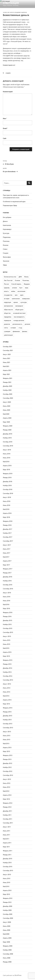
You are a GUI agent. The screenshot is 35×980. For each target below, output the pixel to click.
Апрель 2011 (7, 843)
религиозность (17, 324)
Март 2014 (6, 704)
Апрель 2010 (7, 890)
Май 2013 (6, 743)
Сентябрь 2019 (8, 446)
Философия (7, 257)
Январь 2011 (7, 855)
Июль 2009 (6, 926)
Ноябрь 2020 (7, 390)
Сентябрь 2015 (8, 632)
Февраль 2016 (7, 612)
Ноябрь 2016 (7, 581)
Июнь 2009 (6, 930)
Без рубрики (7, 217)
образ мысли (8, 309)
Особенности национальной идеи (14, 201)
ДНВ (20, 277)
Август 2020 (7, 402)
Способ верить (16, 284)
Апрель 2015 (7, 652)
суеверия (7, 331)
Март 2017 (6, 565)
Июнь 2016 (6, 601)
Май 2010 (6, 886)
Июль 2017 (6, 549)
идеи (21, 295)
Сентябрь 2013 (8, 728)
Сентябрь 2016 (8, 589)
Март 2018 (6, 517)
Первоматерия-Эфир (10, 205)
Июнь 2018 (6, 505)
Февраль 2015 (7, 660)
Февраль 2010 (7, 898)
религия (27, 324)
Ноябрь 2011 (7, 815)
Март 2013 (6, 751)
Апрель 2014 (7, 700)
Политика (6, 241)
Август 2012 (7, 779)
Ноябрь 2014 (7, 672)
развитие (7, 324)
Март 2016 (6, 608)
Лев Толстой (8, 280)
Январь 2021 (7, 382)
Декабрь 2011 (7, 811)
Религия (5, 245)
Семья (5, 249)
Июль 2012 (6, 783)
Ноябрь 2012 (7, 767)
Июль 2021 (6, 358)
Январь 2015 (7, 664)
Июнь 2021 (6, 362)
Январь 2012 (7, 807)
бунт (20, 288)
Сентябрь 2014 (8, 680)
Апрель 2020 (7, 418)
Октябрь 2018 (7, 489)
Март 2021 (6, 374)
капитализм (16, 298)
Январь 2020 (7, 430)
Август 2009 (7, 922)
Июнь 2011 (6, 835)
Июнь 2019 (6, 458)
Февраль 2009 (7, 946)
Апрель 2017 (7, 561)
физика (24, 331)
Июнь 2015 (6, 644)
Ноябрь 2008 (7, 950)
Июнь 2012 (6, 787)
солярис (13, 328)
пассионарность (19, 317)
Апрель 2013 (7, 747)
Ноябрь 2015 (7, 624)
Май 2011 (6, 839)
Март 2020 (6, 422)
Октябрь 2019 (7, 442)
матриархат (19, 306)
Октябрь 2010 (7, 866)
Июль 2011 (6, 831)
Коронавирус (7, 229)
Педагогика (6, 237)
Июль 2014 (6, 688)
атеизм (14, 288)
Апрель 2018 (7, 513)
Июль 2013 (6, 735)
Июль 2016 (6, 597)
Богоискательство (10, 277)
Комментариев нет (9, 65)
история (6, 298)
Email (5, 128)
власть (6, 291)
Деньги (5, 221)
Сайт (4, 138)
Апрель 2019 (7, 465)
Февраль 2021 (7, 378)
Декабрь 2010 (7, 858)
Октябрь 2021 (7, 346)
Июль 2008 (6, 958)
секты (6, 328)
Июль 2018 (6, 501)
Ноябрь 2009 (7, 910)
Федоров (27, 284)
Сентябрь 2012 (8, 775)
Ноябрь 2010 (7, 862)
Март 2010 (6, 894)
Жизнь (26, 277)
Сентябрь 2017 (8, 541)
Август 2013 (7, 731)
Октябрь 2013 (7, 724)
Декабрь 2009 (7, 906)
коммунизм (26, 298)
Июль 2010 (6, 878)
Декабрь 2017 (7, 529)
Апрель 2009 (7, 938)
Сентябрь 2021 (8, 350)
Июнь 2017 (6, 553)
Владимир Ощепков (20, 12)
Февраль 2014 (7, 708)
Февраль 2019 (7, 473)
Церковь (7, 288)
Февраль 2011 (7, 851)
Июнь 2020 (6, 410)
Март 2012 (6, 799)
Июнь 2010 (6, 882)
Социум (8, 73)
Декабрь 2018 (7, 481)
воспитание (21, 291)
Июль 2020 (6, 406)
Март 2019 (6, 469)
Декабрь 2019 (7, 434)
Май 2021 (6, 366)
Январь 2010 (7, 902)
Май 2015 (6, 648)
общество (7, 313)
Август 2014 (7, 684)
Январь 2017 (7, 573)
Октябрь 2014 (7, 676)
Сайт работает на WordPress (12, 975)
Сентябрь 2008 (8, 954)
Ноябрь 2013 (7, 720)
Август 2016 (7, 593)
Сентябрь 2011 (8, 823)
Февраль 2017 (7, 569)
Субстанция (11, 3)
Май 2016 (6, 604)
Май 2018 (6, 509)
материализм (8, 306)
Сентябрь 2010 (8, 870)
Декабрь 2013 (7, 716)
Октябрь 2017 (7, 537)
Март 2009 (6, 942)
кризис (16, 302)
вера (26, 288)
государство (8, 295)
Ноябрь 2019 (7, 438)
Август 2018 (7, 497)
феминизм (16, 331)
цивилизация (8, 335)
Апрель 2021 (7, 370)
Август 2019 (7, 450)
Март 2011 (6, 847)
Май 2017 (6, 557)
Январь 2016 (7, 616)
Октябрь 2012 (7, 771)
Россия (6, 284)
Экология (6, 261)
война (13, 291)
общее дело (19, 309)
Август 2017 (7, 545)
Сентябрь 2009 (8, 918)
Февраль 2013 (7, 755)
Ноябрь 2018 (7, 485)
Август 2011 (7, 827)
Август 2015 (7, 636)
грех (16, 295)
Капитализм (7, 225)
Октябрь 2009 (7, 914)
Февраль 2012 (7, 803)
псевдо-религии (19, 320)
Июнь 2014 (6, 692)
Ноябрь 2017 (7, 533)
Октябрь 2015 (7, 628)
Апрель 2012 (7, 795)
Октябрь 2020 (7, 394)
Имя (5, 118)
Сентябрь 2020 (8, 398)
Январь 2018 (7, 525)
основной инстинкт (19, 313)
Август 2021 (7, 354)
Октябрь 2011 (7, 819)
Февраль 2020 (7, 426)
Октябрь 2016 (7, 585)
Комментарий (8, 91)
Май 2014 (6, 696)
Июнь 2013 (6, 739)
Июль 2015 (6, 640)
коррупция (7, 302)
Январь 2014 (7, 712)
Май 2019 (6, 461)
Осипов (17, 280)
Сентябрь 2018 (8, 493)
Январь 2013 (7, 759)
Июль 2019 (6, 454)
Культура (6, 233)
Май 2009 (6, 934)
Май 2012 (6, 791)
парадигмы (7, 317)
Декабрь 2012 (7, 763)
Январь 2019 (7, 477)
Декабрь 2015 (7, 620)
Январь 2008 (7, 962)
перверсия (7, 320)
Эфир (5, 265)
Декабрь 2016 (7, 577)
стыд (20, 328)
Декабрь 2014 (7, 668)
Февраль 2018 (7, 521)
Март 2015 (6, 656)
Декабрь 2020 (7, 386)
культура (24, 302)
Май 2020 (6, 414)
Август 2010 (7, 874)
